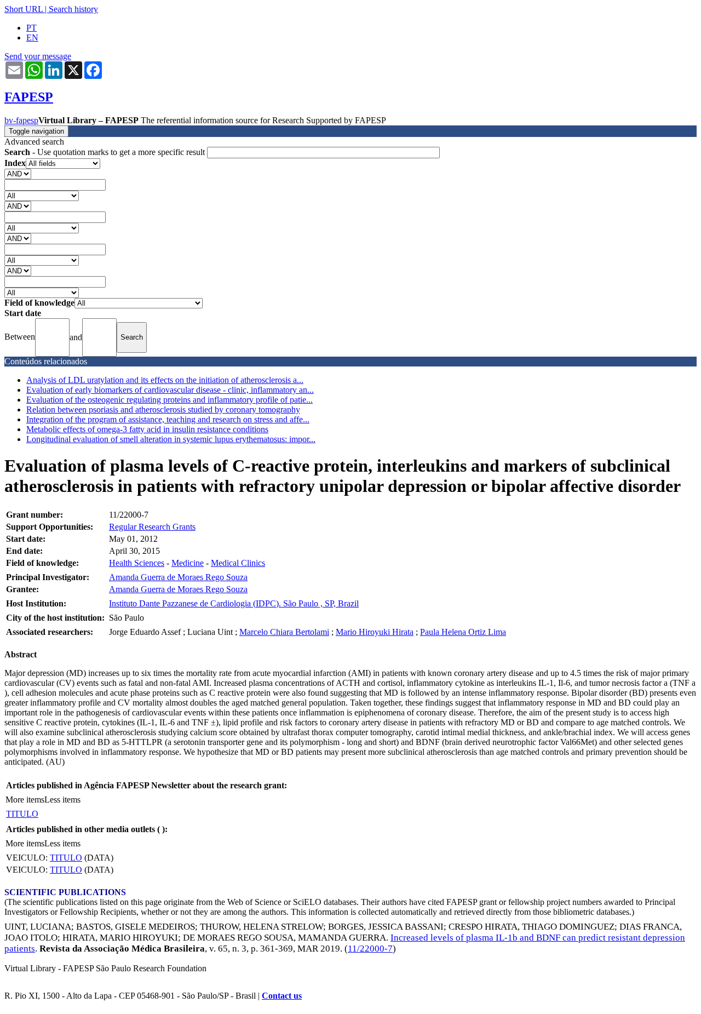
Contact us (282, 995)
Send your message (37, 56)
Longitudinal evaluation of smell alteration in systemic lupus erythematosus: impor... (170, 439)
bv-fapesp (21, 120)
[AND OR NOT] (17, 173)
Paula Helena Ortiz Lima (463, 632)
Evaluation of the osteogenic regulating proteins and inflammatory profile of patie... (169, 399)
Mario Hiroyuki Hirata (374, 632)
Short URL (23, 9)
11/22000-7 (370, 948)
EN (32, 37)
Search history (73, 9)
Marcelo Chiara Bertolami (284, 632)
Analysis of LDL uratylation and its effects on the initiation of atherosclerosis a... (164, 380)
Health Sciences (136, 563)
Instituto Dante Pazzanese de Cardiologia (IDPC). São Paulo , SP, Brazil (234, 603)
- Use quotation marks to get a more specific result (105, 152)
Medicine (187, 563)
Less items (62, 799)
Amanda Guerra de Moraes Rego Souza (178, 577)
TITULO (22, 813)
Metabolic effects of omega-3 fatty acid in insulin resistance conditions (147, 429)
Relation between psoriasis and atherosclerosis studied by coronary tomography (163, 409)
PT (31, 27)
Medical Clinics (238, 563)
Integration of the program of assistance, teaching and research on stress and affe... (167, 419)
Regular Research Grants (152, 526)
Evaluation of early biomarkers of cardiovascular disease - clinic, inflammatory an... (170, 389)
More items (24, 799)
